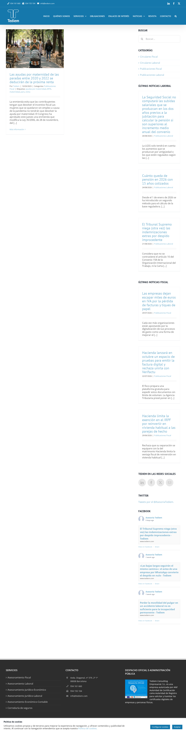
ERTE (49, 89)
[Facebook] (151, 482)
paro (23, 91)
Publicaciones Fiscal (151, 68)
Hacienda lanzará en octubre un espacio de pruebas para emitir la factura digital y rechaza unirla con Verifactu (158, 362)
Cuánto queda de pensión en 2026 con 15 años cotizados (157, 179)
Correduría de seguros (20, 708)
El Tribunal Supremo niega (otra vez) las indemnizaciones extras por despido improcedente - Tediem (158, 533)
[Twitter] (160, 482)
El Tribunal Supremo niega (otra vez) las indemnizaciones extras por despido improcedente (157, 232)
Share (157, 547)
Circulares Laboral (150, 62)
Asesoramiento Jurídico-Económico (27, 689)
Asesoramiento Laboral (20, 683)
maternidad (15, 91)
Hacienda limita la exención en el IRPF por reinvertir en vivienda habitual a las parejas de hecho (158, 424)
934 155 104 (76, 691)
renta (28, 91)
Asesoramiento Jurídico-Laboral (25, 695)
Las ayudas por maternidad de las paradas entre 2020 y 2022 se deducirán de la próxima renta (34, 78)
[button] (176, 16)
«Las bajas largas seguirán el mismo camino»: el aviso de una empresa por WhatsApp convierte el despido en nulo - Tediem (159, 570)
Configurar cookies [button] (160, 727)
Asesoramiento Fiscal (19, 677)
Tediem (16, 86)
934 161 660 (76, 686)
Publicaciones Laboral (152, 74)
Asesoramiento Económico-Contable (28, 701)
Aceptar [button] (177, 727)
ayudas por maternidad (36, 89)
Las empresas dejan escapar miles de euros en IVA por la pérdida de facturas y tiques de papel (159, 301)
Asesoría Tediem (154, 517)
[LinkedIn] (142, 482)
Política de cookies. (87, 728)
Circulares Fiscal (149, 56)
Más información (17, 129)
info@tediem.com (47, 3)
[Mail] (169, 482)
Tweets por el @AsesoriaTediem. (156, 502)
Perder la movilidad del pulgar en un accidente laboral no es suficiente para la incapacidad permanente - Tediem (159, 607)
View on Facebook (145, 547)
